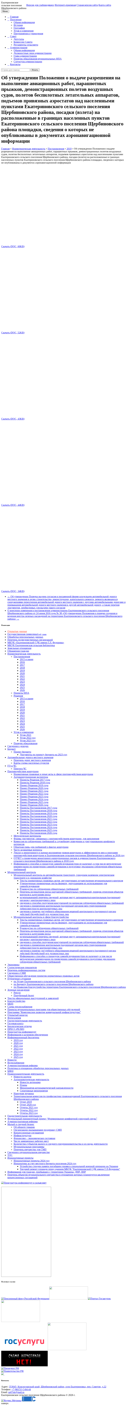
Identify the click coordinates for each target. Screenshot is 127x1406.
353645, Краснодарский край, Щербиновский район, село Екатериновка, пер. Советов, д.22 (57, 1386)
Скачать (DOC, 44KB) (12, 505)
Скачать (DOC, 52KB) (12, 332)
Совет (13, 36)
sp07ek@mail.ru (16, 1392)
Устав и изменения (23, 30)
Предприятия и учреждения (28, 33)
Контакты (15, 64)
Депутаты (19, 39)
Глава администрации (25, 56)
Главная (14, 16)
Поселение (16, 19)
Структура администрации (28, 61)
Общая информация (24, 22)
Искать (35, 70)
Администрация (18, 47)
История (18, 25)
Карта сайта (105, 5)
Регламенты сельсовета (26, 44)
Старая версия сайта (87, 5)
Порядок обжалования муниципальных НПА (38, 58)
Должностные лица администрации (33, 53)
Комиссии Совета (23, 42)
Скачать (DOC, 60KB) (12, 246)
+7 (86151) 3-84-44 (21, 1389)
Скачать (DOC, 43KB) (12, 418)
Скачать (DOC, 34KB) (12, 591)
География (19, 28)
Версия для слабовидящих (40, 5)
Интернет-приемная (65, 5)
